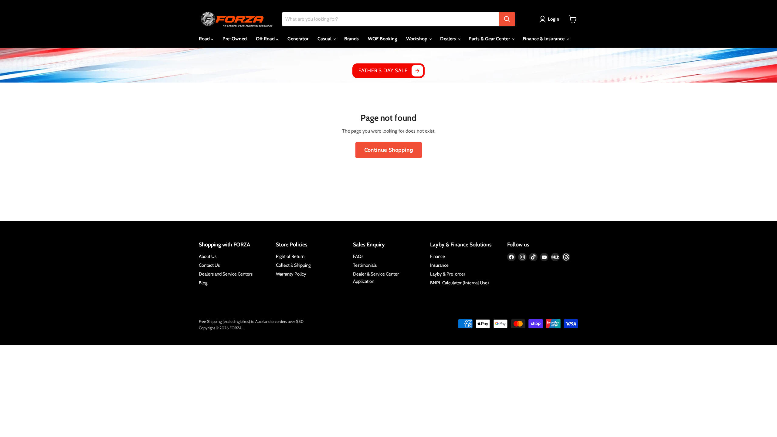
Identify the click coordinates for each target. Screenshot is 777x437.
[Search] (507, 19)
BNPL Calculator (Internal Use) (459, 283)
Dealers (448, 39)
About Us (207, 256)
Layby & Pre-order (447, 274)
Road (205, 39)
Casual (325, 39)
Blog (203, 283)
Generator (297, 39)
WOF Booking (382, 39)
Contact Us (209, 265)
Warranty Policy (291, 274)
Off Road (266, 39)
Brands (351, 39)
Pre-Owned (234, 39)
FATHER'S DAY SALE (382, 70)
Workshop (417, 39)
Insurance (439, 265)
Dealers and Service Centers (226, 274)
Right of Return (290, 256)
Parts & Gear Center (490, 39)
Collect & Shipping (293, 265)
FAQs (358, 256)
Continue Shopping (388, 150)
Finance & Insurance (544, 39)
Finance (437, 256)
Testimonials (365, 265)
